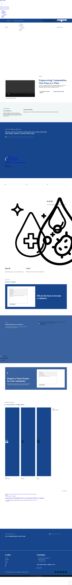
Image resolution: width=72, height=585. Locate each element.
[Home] (6, 27)
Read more (7, 501)
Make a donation (3, 0)
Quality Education (8, 156)
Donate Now (39, 567)
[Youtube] (51, 20)
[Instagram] (49, 20)
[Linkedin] (53, 20)
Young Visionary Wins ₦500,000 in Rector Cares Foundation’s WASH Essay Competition (24, 498)
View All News (64, 490)
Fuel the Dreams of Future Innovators (15, 162)
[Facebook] (56, 572)
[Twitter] (58, 572)
